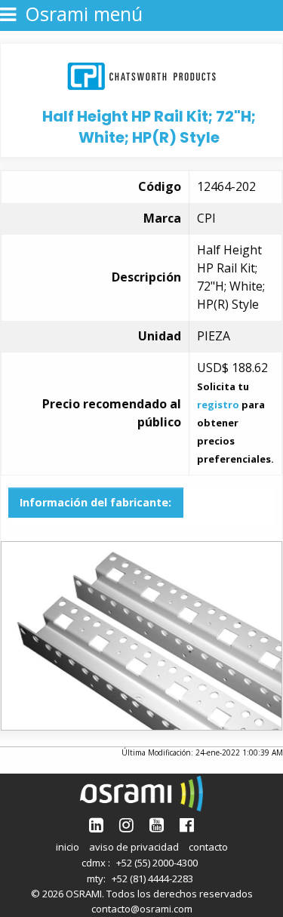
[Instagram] (126, 824)
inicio (67, 847)
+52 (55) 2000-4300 (157, 862)
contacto (208, 847)
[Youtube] (156, 824)
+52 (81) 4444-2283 (152, 878)
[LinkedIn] (96, 824)
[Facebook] (187, 824)
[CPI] (141, 74)
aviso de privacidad (134, 847)
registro (218, 404)
